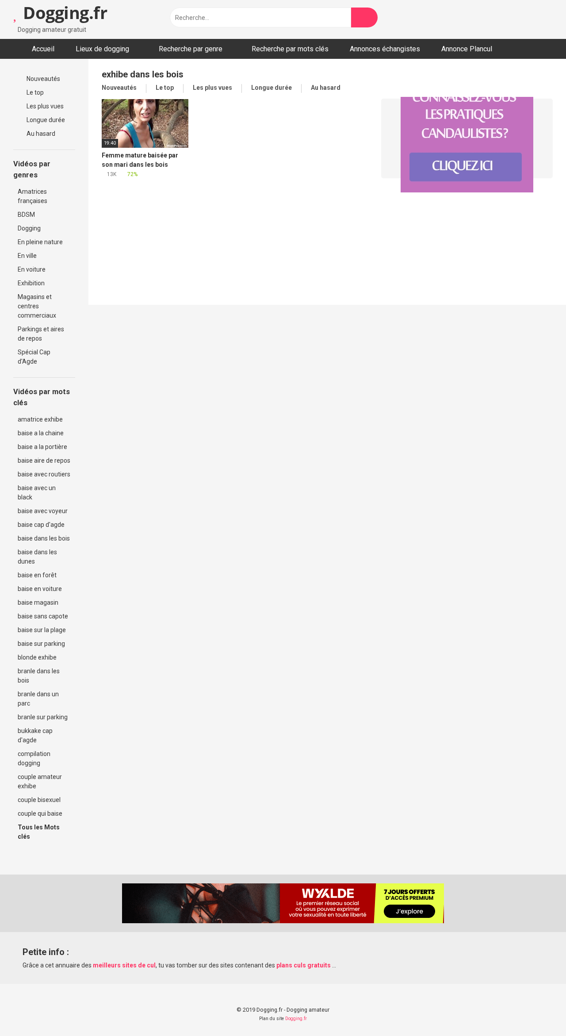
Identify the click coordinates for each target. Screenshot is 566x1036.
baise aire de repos (44, 460)
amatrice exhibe (40, 419)
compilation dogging (34, 758)
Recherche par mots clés (290, 49)
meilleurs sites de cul (124, 965)
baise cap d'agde (41, 524)
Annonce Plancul (466, 49)
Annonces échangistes (385, 49)
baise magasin (38, 602)
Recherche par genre (190, 49)
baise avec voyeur (43, 510)
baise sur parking (41, 643)
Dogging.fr (63, 12)
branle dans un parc (38, 699)
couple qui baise (40, 813)
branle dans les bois (39, 676)
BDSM (26, 214)
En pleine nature (40, 242)
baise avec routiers (44, 474)
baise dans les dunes (37, 557)
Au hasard (40, 133)
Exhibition (31, 283)
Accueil (43, 49)
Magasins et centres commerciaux (37, 306)
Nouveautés (42, 78)
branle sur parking (43, 717)
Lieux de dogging (102, 49)
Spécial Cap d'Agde (34, 357)
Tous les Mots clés (39, 832)
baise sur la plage (42, 629)
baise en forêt (37, 575)
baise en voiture (40, 588)
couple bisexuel (39, 799)
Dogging (29, 228)
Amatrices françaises (32, 196)
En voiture (32, 269)
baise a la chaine (41, 433)
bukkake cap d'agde (35, 735)
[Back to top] (537, 1009)
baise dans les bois (44, 538)
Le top (34, 92)
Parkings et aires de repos (41, 334)
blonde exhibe (37, 657)
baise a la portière (42, 446)
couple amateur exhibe (40, 781)
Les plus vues (44, 106)
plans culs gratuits (303, 965)
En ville (27, 255)
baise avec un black (37, 492)
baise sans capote (43, 616)
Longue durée (45, 119)
